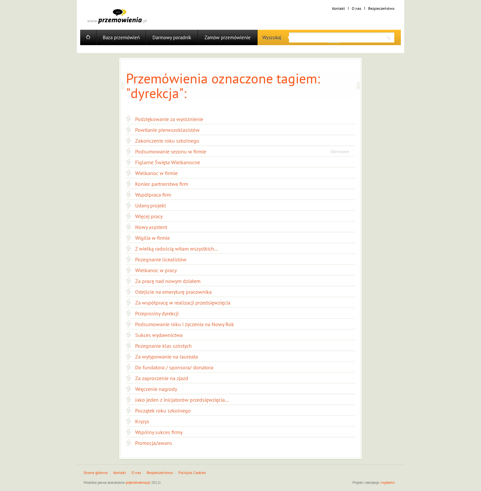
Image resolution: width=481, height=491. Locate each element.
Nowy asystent (151, 227)
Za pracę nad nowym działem (168, 281)
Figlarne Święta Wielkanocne (167, 162)
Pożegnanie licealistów (161, 259)
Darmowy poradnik (171, 37)
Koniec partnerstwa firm (161, 184)
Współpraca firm (153, 194)
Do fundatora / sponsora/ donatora (174, 367)
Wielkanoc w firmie (156, 173)
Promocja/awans (153, 443)
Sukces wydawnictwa (159, 335)
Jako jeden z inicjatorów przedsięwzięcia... (181, 399)
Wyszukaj (271, 37)
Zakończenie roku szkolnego (167, 140)
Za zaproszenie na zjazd (161, 378)
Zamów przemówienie (228, 37)
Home (88, 37)
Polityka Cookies (192, 472)
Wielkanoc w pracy (156, 270)
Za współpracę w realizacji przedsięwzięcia (182, 302)
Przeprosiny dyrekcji (157, 313)
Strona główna (95, 472)
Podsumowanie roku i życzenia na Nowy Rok (184, 324)
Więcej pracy (149, 216)
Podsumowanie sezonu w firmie (170, 151)
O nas (356, 8)
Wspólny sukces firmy (159, 432)
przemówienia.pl (138, 482)
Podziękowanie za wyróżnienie (169, 119)
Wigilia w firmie (152, 238)
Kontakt (338, 8)
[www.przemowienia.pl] (117, 16)
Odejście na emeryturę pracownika (173, 292)
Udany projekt (150, 205)
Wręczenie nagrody (156, 389)
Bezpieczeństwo (381, 8)
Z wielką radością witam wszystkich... (176, 248)
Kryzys (142, 421)
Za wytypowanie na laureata (166, 356)
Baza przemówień (121, 37)
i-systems (387, 482)
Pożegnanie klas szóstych (163, 345)
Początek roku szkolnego (163, 410)
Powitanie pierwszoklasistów (167, 130)
